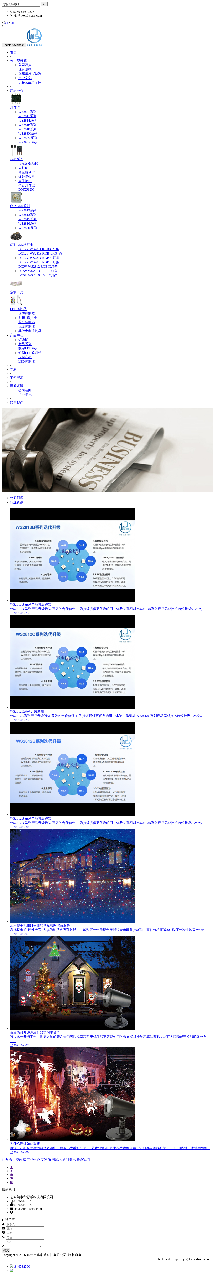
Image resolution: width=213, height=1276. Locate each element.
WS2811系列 (27, 116)
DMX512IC (26, 189)
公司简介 (25, 65)
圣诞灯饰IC (26, 185)
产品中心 (16, 90)
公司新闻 (25, 390)
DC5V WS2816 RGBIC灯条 (38, 275)
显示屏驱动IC (28, 163)
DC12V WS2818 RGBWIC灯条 (40, 253)
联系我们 (16, 402)
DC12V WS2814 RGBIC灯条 (38, 258)
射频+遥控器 (27, 318)
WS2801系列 (27, 111)
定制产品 (16, 292)
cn (6, 22)
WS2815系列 (27, 219)
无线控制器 (26, 326)
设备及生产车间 (30, 82)
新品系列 (16, 159)
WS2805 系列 (27, 138)
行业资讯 (25, 394)
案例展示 (16, 377)
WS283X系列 (27, 133)
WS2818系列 (27, 129)
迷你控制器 (26, 313)
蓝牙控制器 (26, 322)
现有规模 (25, 69)
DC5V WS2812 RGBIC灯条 (38, 266)
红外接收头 (26, 176)
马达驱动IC (26, 172)
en (12, 22)
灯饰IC (15, 107)
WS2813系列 (27, 214)
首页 (13, 52)
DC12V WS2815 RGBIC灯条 (38, 262)
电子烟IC (25, 181)
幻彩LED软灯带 (21, 244)
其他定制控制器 (30, 331)
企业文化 (25, 78)
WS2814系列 (27, 120)
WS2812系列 (27, 210)
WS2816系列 (27, 125)
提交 (6, 1250)
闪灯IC (23, 168)
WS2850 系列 (27, 228)
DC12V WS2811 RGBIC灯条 (38, 249)
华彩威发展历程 (30, 73)
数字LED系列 (20, 206)
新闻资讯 (16, 386)
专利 (13, 369)
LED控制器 (18, 309)
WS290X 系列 (28, 142)
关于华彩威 (18, 60)
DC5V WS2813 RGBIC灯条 (38, 271)
